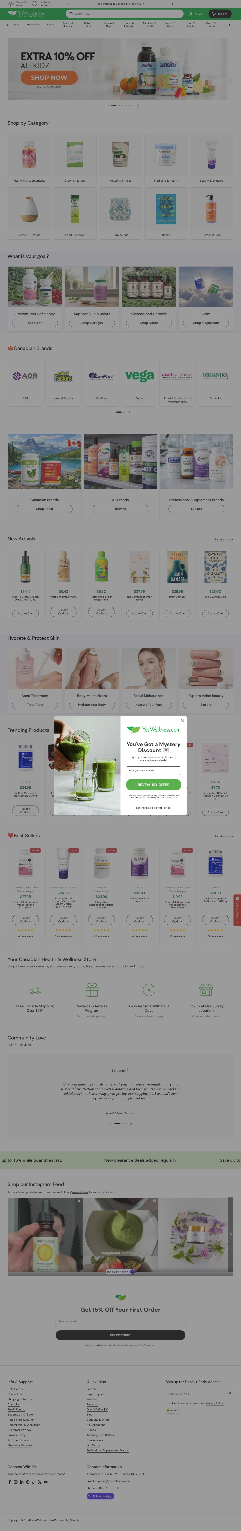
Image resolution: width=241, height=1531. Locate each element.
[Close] (182, 720)
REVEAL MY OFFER (154, 784)
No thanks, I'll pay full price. (153, 807)
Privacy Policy (171, 798)
